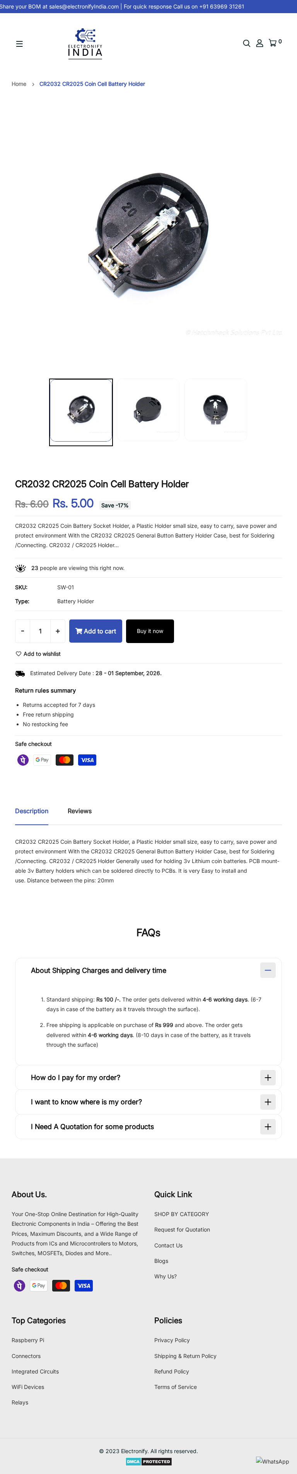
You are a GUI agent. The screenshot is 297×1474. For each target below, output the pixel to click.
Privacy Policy (172, 1340)
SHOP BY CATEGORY (181, 1214)
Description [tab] (31, 811)
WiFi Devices (28, 1387)
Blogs (161, 1260)
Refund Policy (171, 1371)
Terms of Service (175, 1387)
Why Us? (165, 1276)
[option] (81, 414)
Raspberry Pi (28, 1340)
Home (19, 83)
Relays (20, 1402)
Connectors (26, 1356)
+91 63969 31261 (215, 6)
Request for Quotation (182, 1229)
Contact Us (168, 1245)
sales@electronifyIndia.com (78, 6)
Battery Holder (75, 601)
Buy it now (150, 631)
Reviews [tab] (80, 811)
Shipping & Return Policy (185, 1356)
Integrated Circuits (35, 1371)
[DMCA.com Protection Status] (148, 1460)
